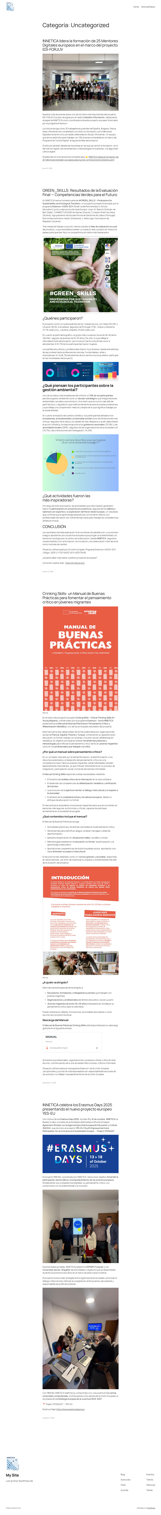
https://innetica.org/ (75, 562)
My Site (12, 1475)
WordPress (151, 1508)
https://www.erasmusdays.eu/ (70, 1409)
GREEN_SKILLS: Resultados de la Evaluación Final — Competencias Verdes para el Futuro (80, 192)
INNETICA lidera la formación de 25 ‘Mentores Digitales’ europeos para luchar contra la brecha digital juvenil (80, 158)
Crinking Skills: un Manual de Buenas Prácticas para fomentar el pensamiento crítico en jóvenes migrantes (77, 597)
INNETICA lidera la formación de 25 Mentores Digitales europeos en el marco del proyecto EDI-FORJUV (80, 45)
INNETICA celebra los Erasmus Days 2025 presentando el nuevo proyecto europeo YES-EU (77, 1109)
